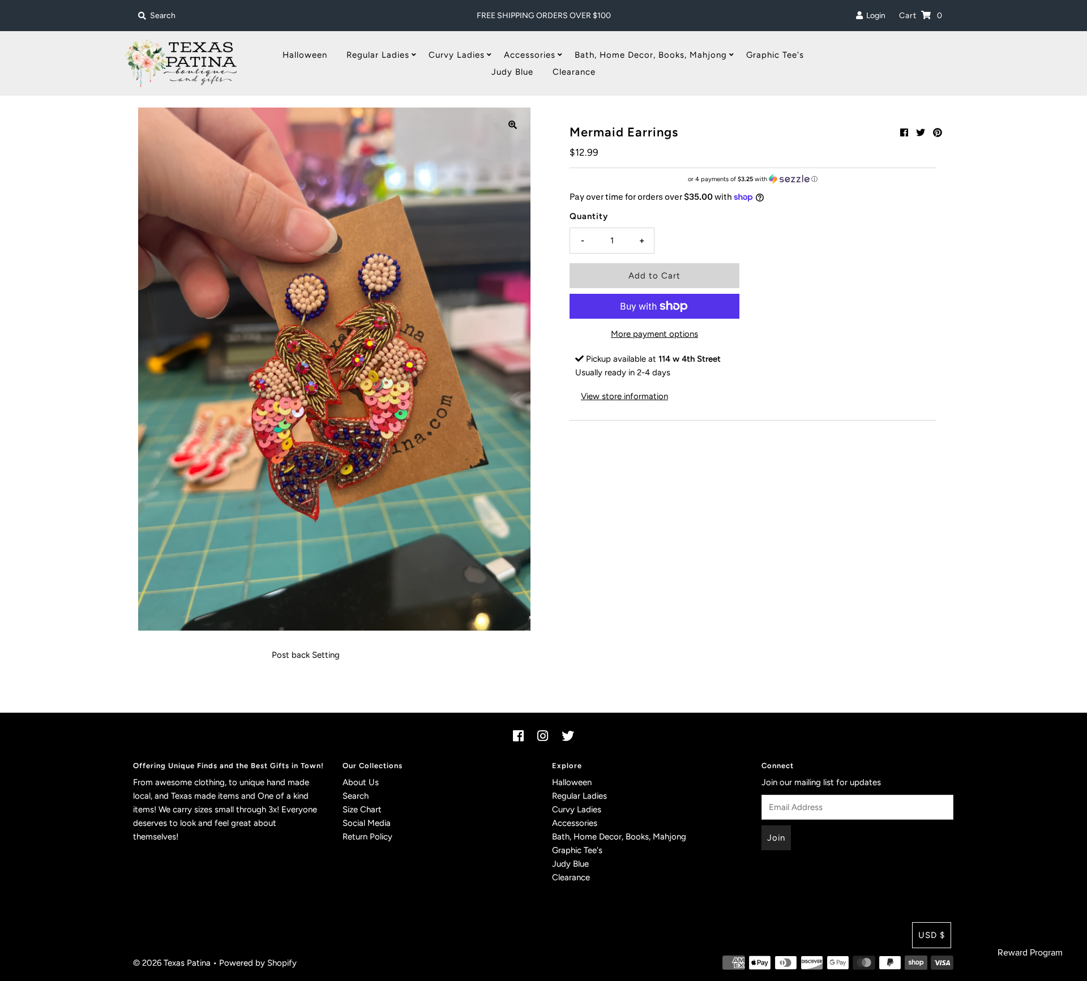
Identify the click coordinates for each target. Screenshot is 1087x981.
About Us (361, 782)
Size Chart (362, 809)
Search (356, 796)
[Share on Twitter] (920, 132)
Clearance (574, 72)
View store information (624, 396)
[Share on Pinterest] (937, 132)
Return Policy (367, 837)
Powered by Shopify (258, 963)
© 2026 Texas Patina (172, 963)
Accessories (529, 55)
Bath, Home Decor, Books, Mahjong (651, 55)
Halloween (305, 55)
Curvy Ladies (457, 55)
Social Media (367, 823)
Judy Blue (512, 72)
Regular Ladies (377, 55)
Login (874, 15)
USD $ (931, 935)
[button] (753, 179)
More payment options (654, 334)
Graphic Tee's (775, 55)
